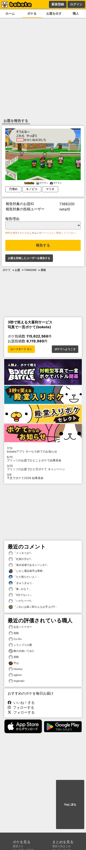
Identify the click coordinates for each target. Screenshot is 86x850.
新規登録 (58, 4)
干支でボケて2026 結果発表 (25, 476)
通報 (43, 270)
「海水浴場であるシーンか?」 (31, 565)
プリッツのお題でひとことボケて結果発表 (34, 458)
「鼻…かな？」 (22, 589)
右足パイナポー (22, 626)
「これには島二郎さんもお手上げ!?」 (35, 606)
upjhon (17, 675)
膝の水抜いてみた (24, 650)
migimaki (18, 680)
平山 (16, 663)
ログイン (76, 4)
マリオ (50, 189)
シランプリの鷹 (22, 645)
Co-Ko (17, 639)
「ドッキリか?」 (23, 553)
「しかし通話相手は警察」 (29, 570)
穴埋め (13, 189)
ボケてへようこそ (65, 349)
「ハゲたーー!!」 (23, 600)
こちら (33, 232)
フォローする (22, 707)
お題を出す (54, 13)
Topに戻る (70, 804)
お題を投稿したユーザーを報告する (29, 258)
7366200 (30, 270)
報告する (43, 245)
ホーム (10, 13)
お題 (17, 270)
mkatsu (17, 669)
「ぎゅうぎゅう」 (24, 583)
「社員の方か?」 (23, 559)
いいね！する (23, 702)
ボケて (7, 270)
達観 (16, 633)
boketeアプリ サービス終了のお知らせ (32, 450)
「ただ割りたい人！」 (26, 576)
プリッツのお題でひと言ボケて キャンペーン (36, 467)
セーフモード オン (21, 349)
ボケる (32, 13)
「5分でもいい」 (23, 594)
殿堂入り (18, 846)
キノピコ (31, 189)
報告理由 (12, 218)
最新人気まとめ (61, 846)
